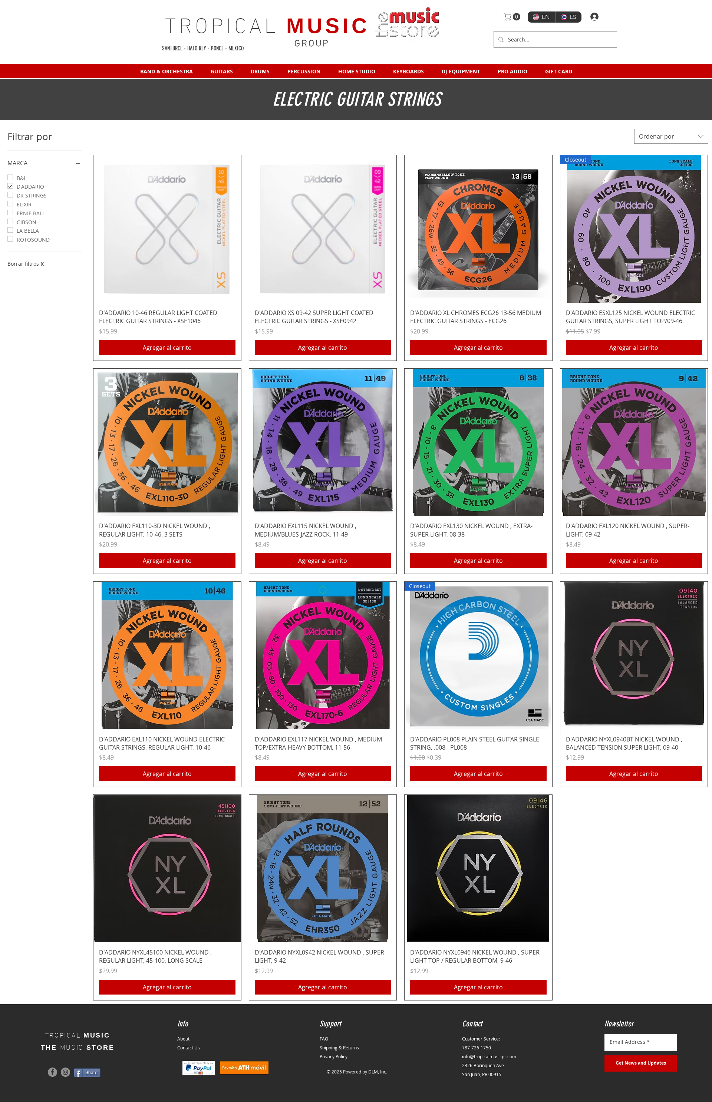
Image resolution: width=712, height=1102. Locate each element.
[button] (513, 16)
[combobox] (671, 136)
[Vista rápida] (167, 229)
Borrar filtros (25, 263)
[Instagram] (65, 1072)
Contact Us (188, 1047)
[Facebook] (52, 1072)
